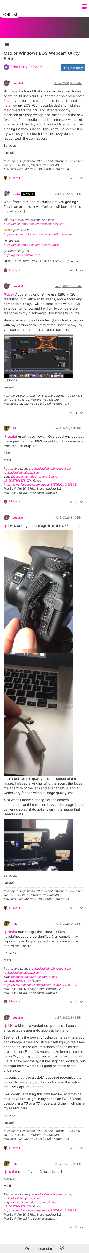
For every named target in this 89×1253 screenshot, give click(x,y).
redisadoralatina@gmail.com (22, 472)
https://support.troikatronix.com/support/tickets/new (38, 234)
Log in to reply (73, 68)
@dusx (9, 294)
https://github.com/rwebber (22, 255)
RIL (15, 428)
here (7, 105)
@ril (6, 526)
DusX (16, 194)
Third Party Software (26, 67)
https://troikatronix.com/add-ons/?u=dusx (31, 244)
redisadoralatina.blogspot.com (51, 468)
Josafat (18, 83)
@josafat (10, 436)
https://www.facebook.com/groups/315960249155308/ (40, 484)
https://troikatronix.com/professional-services (34, 223)
